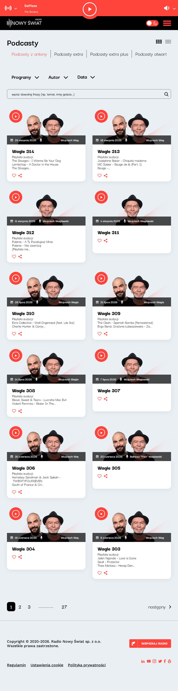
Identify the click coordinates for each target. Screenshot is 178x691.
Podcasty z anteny (29, 53)
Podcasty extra (68, 53)
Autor (54, 76)
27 (64, 606)
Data (82, 76)
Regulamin (16, 665)
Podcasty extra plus (109, 53)
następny (157, 606)
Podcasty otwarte (152, 53)
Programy (21, 76)
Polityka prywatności (87, 665)
